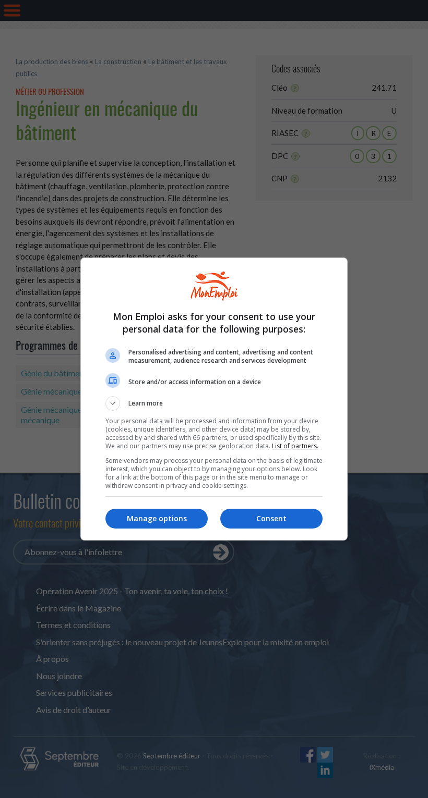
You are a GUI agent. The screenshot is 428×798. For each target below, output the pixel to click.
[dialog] (214, 399)
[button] (214, 403)
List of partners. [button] (295, 445)
